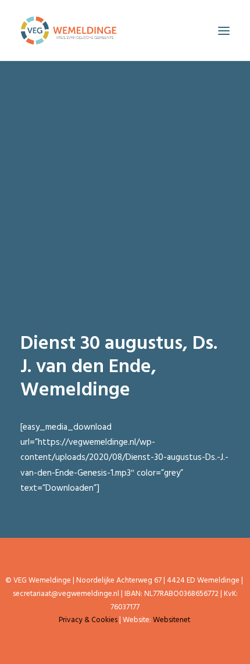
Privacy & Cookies (88, 620)
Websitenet (171, 620)
